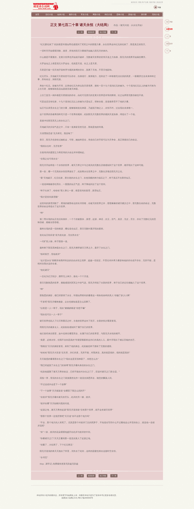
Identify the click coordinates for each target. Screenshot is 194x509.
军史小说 (84, 14)
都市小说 (72, 14)
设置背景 (169, 29)
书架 (159, 7)
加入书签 (103, 32)
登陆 (139, 2)
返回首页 (134, 2)
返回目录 (169, 44)
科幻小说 (108, 14)
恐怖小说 (120, 14)
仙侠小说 (61, 14)
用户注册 (145, 2)
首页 (37, 14)
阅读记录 (160, 2)
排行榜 (144, 14)
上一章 (168, 36)
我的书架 (152, 2)
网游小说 (96, 14)
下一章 (168, 51)
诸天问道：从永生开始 (131, 25)
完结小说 (155, 14)
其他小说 (132, 14)
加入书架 (169, 22)
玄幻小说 (49, 14)
